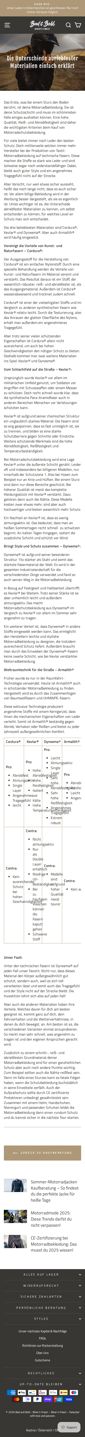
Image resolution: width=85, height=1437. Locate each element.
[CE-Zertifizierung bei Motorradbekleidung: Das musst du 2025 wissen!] (15, 1241)
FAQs (42, 1338)
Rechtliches (41, 1373)
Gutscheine (42, 1360)
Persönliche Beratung (41, 1308)
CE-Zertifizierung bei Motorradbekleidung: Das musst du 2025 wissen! (54, 1243)
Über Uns (42, 1352)
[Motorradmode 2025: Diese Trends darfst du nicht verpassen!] (15, 1216)
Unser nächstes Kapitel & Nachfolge (43, 1331)
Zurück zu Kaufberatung (45, 1153)
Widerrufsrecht (41, 1285)
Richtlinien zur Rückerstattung (42, 1345)
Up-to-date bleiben (41, 1384)
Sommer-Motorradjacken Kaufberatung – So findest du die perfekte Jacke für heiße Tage (55, 1190)
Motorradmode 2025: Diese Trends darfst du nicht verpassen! (51, 1218)
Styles (41, 1319)
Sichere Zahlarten (41, 1296)
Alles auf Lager (41, 1274)
